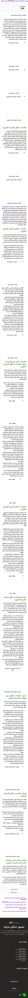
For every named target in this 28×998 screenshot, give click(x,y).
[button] (7, 6)
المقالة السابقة (14, 889)
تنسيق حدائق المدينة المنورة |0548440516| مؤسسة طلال (14, 1)
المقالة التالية (14, 892)
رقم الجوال (14, 978)
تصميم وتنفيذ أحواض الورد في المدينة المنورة (15, 904)
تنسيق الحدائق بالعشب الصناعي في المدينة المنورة (14, 911)
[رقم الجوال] (14, 975)
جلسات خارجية (9, 208)
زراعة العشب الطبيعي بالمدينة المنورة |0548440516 (14, 902)
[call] (24, 995)
